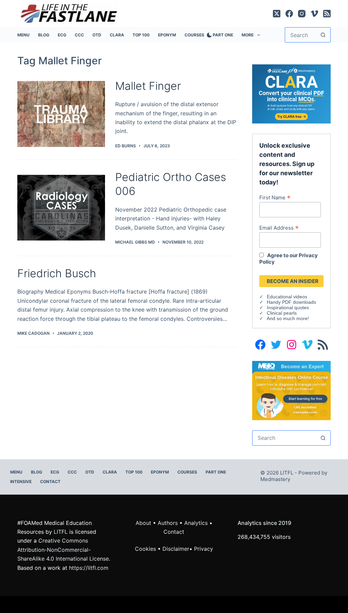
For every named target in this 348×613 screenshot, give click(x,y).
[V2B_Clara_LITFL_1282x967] (291, 93)
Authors (168, 522)
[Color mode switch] (208, 35)
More (248, 34)
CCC (79, 34)
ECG (62, 34)
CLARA (117, 34)
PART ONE (223, 34)
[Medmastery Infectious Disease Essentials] (291, 389)
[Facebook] (289, 13)
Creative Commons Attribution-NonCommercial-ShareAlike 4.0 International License (63, 549)
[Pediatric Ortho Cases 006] (61, 208)
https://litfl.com (88, 567)
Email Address (279, 227)
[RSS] (327, 13)
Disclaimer (175, 548)
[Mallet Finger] (61, 114)
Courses (194, 34)
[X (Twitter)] (276, 13)
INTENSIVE (21, 481)
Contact (50, 481)
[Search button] (323, 35)
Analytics (196, 522)
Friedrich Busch (56, 273)
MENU (23, 34)
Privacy (203, 548)
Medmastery (275, 479)
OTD (96, 34)
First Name (275, 197)
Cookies (146, 548)
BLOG (43, 34)
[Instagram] (302, 13)
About (143, 522)
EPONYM (167, 34)
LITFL (61, 531)
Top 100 (141, 34)
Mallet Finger (148, 86)
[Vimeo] (314, 13)
